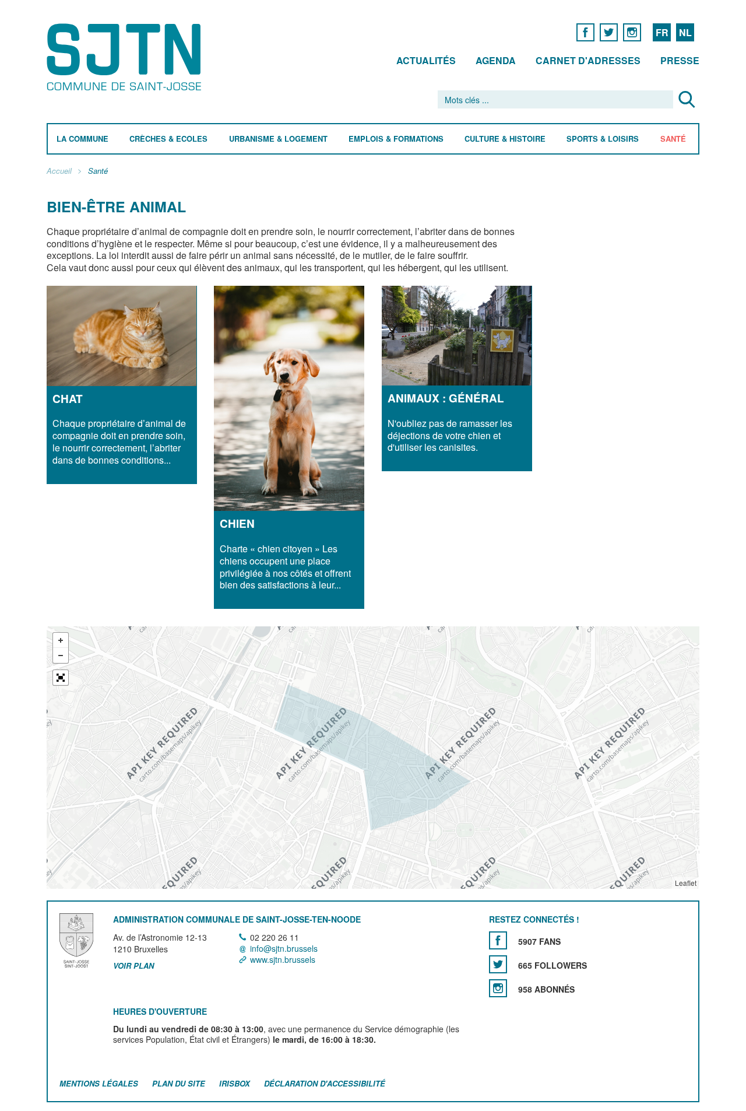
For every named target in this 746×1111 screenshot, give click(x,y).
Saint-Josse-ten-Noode (126, 56)
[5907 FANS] (498, 940)
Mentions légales (98, 1083)
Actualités (426, 60)
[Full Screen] (60, 677)
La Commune (82, 139)
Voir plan (133, 966)
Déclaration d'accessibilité (324, 1083)
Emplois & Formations (396, 139)
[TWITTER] (609, 31)
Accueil (59, 171)
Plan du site (178, 1083)
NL (685, 32)
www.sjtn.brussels (282, 959)
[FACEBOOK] (585, 31)
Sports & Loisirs (602, 139)
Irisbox (234, 1083)
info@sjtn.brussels (284, 948)
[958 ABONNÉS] (498, 988)
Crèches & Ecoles (168, 139)
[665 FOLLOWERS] (498, 964)
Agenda (496, 60)
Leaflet (685, 883)
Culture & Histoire (505, 139)
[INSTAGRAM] (632, 31)
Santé (673, 139)
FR (662, 32)
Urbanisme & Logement (278, 139)
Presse (679, 60)
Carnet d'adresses (588, 60)
